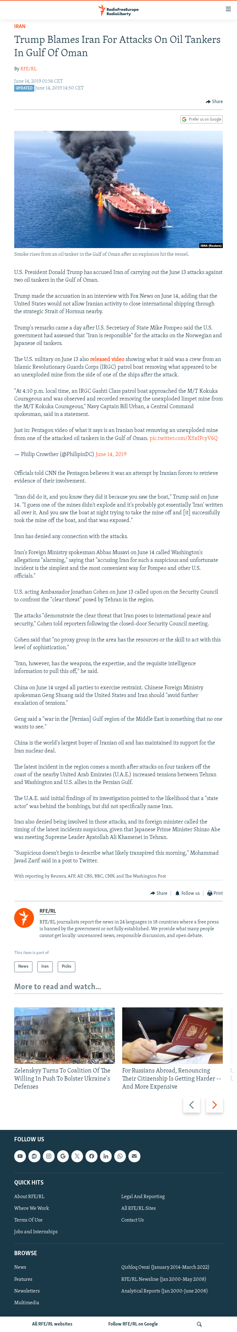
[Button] (214, 102)
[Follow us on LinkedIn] (106, 1156)
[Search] (199, 1324)
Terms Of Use (28, 1220)
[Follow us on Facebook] (91, 1156)
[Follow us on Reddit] (34, 1156)
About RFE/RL (29, 1196)
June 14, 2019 (111, 455)
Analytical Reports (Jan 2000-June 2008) (164, 1291)
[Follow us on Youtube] (20, 1156)
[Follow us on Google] (63, 1156)
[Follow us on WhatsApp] (120, 1156)
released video (107, 360)
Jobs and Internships (36, 1232)
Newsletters (27, 1291)
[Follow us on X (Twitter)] (77, 1156)
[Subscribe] (134, 1156)
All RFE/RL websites (52, 1324)
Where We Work (31, 1208)
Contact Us (132, 1220)
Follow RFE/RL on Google (133, 1324)
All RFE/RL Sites (138, 1208)
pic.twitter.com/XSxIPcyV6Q (184, 439)
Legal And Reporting (143, 1196)
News (20, 1267)
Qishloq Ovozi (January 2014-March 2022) (165, 1267)
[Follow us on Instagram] (49, 1156)
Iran (20, 27)
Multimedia (26, 1303)
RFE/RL (28, 69)
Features (23, 1279)
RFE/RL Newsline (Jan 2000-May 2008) (163, 1279)
